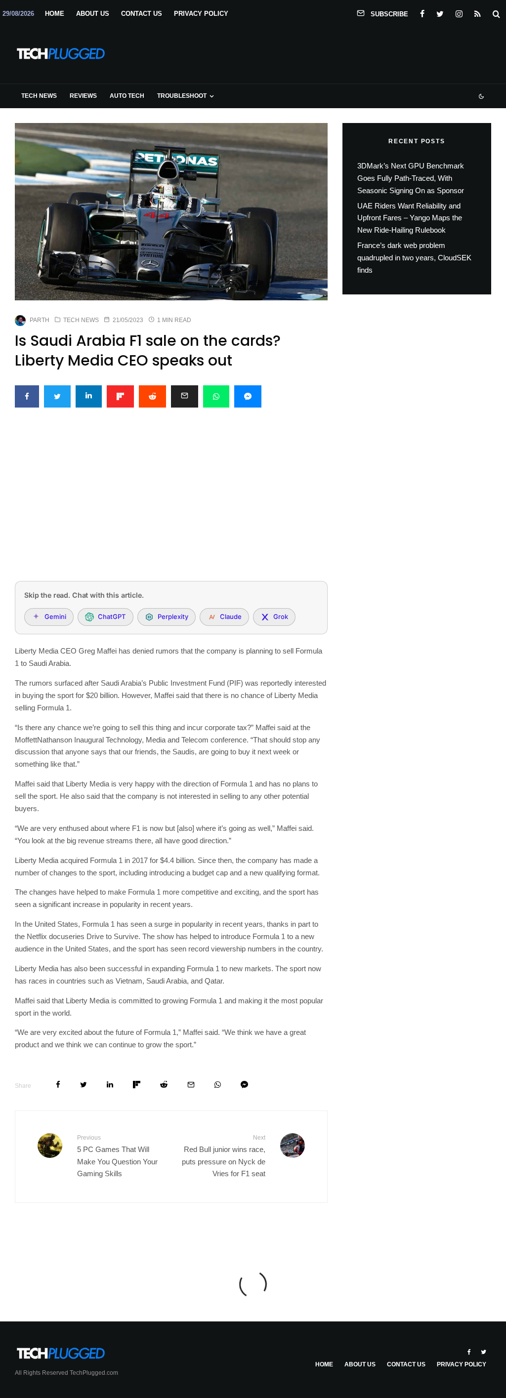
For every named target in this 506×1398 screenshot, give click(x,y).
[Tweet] (57, 396)
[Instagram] (459, 11)
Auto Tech (127, 95)
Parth (39, 320)
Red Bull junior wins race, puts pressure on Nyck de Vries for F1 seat (223, 1156)
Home (54, 13)
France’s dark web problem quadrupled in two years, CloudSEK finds (414, 257)
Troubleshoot (182, 95)
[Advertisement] (171, 500)
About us (92, 13)
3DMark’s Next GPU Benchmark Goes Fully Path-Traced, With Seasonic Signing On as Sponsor (410, 178)
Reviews (83, 95)
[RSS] (477, 11)
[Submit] (152, 396)
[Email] (184, 396)
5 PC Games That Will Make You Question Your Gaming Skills (117, 1156)
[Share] (27, 396)
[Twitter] (440, 11)
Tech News (39, 95)
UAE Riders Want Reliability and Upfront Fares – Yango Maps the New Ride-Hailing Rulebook (409, 218)
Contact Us (141, 13)
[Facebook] (422, 11)
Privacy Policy (201, 13)
